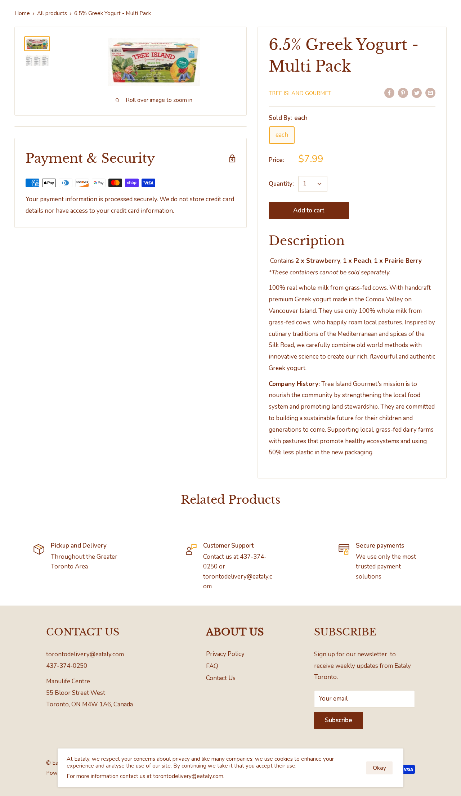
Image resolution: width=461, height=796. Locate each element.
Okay (379, 768)
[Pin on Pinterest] (403, 92)
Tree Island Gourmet (300, 93)
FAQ (212, 666)
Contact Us (221, 678)
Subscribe (338, 720)
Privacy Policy (225, 654)
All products (52, 13)
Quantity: (281, 184)
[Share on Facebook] (389, 92)
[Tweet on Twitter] (417, 92)
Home (22, 13)
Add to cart (308, 210)
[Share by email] (430, 92)
